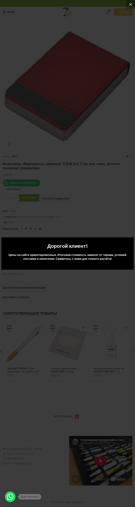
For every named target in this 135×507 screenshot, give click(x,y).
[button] (10, 496)
